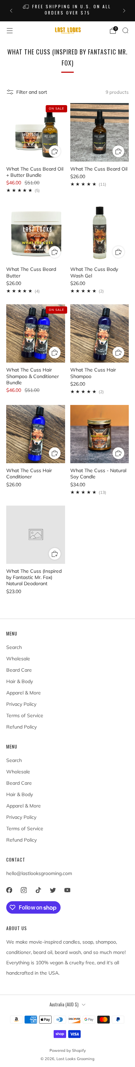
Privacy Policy (21, 704)
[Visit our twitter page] (52, 890)
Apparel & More (23, 693)
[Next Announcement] (124, 11)
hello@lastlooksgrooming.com (39, 873)
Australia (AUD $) (64, 1004)
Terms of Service (24, 715)
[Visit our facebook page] (9, 890)
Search (14, 647)
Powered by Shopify (68, 1050)
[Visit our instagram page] (23, 890)
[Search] (125, 30)
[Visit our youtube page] (67, 890)
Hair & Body (19, 681)
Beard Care (19, 670)
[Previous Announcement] (11, 11)
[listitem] (67, 10)
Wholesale (18, 659)
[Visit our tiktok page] (38, 890)
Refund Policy (21, 727)
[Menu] (9, 30)
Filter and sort (31, 92)
